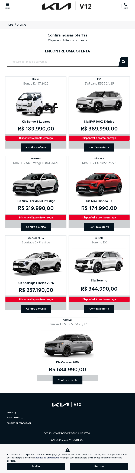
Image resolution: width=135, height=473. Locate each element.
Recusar (99, 466)
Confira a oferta (36, 147)
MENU (7, 8)
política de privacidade (47, 458)
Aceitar (35, 466)
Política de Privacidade (19, 423)
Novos (10, 412)
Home (10, 25)
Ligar (126, 7)
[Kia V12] (66, 5)
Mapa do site (13, 418)
